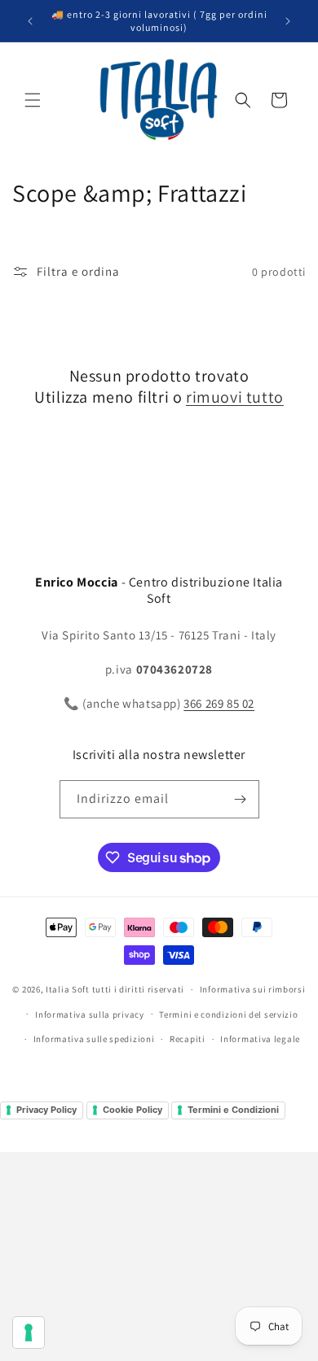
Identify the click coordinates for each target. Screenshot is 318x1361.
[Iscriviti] (240, 799)
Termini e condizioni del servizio (228, 1014)
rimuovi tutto (235, 397)
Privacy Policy (46, 1109)
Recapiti (187, 1039)
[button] (33, 100)
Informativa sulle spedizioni (94, 1039)
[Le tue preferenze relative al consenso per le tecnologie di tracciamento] (28, 1332)
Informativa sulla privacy (89, 1014)
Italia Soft (68, 989)
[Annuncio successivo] (288, 21)
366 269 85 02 (218, 703)
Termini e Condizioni (233, 1109)
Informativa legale (260, 1039)
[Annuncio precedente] (30, 21)
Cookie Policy (132, 1109)
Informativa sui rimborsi (253, 989)
